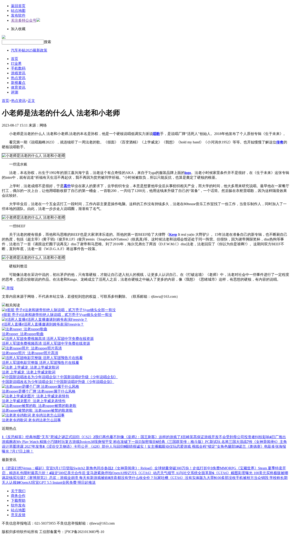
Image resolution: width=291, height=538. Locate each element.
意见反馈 (18, 515)
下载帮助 (18, 500)
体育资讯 (18, 87)
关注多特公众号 (23, 20)
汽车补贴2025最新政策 (29, 50)
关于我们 (18, 491)
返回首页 (18, 6)
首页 (14, 59)
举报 (9, 288)
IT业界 (16, 63)
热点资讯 (18, 78)
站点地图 (18, 11)
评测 (14, 92)
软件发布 (18, 505)
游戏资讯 (18, 73)
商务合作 (18, 496)
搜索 (47, 42)
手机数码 (18, 68)
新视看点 (18, 83)
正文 (31, 101)
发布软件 (18, 15)
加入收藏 (18, 29)
